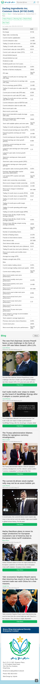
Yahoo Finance (7, 19)
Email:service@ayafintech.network (13, 671)
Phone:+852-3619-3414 (10, 673)
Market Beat (27, 19)
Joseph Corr (5, 586)
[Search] (34, 2)
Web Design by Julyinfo (10, 676)
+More (36, 336)
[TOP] (36, 680)
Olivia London (6, 439)
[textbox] (26, 2)
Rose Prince (5, 540)
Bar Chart (6, 22)
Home (3, 14)
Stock (9, 14)
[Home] (8, 2)
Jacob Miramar (6, 399)
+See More (19, 385)
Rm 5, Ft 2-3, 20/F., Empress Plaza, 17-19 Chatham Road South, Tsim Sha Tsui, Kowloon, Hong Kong (14, 665)
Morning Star (18, 19)
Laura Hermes (6, 347)
